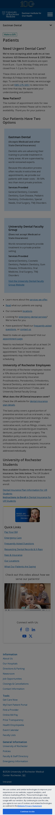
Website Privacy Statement (30, 806)
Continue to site (27, 811)
